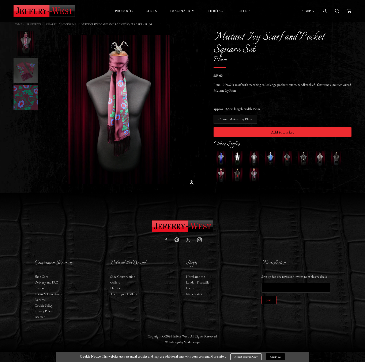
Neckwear (69, 24)
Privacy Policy (44, 311)
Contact (40, 288)
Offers (244, 11)
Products (124, 11)
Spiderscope (192, 342)
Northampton (195, 276)
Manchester (194, 294)
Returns (40, 299)
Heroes (115, 288)
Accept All (275, 356)
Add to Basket (282, 132)
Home (18, 24)
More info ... (218, 356)
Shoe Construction (122, 276)
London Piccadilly (197, 282)
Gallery (115, 282)
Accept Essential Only (246, 356)
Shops (152, 11)
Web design (172, 342)
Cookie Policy (44, 305)
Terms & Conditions (48, 294)
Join (268, 300)
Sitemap (40, 317)
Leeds (190, 288)
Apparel (51, 24)
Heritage (216, 11)
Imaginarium (182, 11)
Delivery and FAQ (46, 282)
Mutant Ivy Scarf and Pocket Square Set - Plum (116, 24)
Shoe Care (41, 276)
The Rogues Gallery (123, 294)
